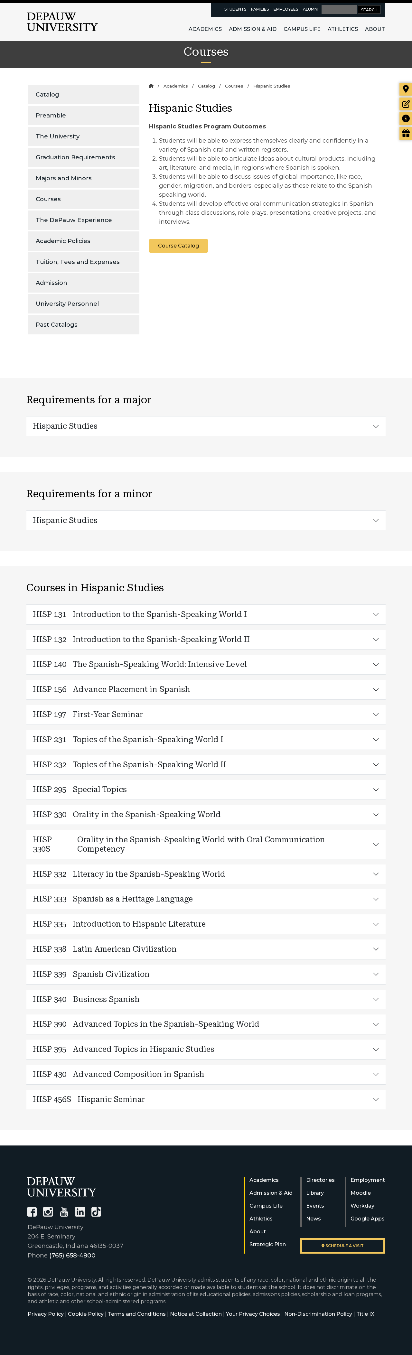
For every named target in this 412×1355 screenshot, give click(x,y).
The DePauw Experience (74, 220)
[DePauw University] (61, 1187)
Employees (286, 9)
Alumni (310, 9)
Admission (51, 282)
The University (58, 136)
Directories (320, 1180)
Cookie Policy (86, 1314)
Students (235, 9)
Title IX (365, 1314)
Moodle (361, 1193)
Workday (362, 1206)
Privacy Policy (46, 1314)
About (375, 29)
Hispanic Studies (65, 426)
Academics (205, 29)
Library (315, 1193)
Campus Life (302, 29)
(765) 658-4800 (72, 1255)
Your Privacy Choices (253, 1314)
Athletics (343, 29)
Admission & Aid (252, 29)
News (313, 1219)
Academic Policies (63, 241)
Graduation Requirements (75, 157)
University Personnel (67, 303)
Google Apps (368, 1219)
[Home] (151, 86)
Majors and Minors (64, 178)
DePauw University (62, 22)
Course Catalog (178, 246)
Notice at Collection (196, 1314)
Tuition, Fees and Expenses (78, 262)
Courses (48, 199)
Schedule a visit (344, 1245)
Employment (368, 1180)
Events (315, 1206)
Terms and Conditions (137, 1314)
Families (260, 9)
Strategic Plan (267, 1244)
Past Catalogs (57, 324)
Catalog (47, 94)
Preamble (51, 115)
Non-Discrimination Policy (318, 1314)
